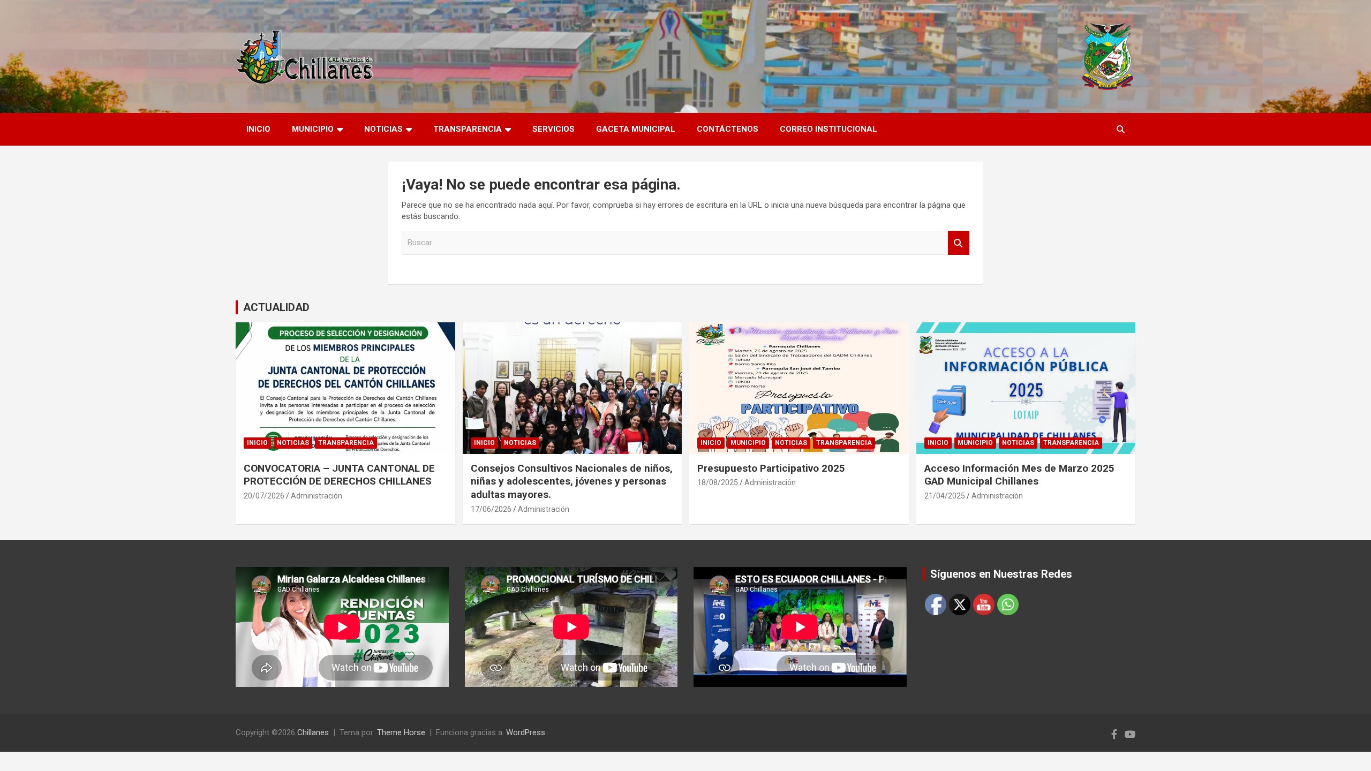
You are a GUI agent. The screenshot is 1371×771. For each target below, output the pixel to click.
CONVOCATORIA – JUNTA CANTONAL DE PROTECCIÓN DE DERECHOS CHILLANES (339, 475)
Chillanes (313, 732)
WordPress (525, 732)
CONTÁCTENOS (727, 129)
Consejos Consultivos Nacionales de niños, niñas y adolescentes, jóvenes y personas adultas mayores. (572, 481)
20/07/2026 (264, 496)
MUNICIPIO (313, 129)
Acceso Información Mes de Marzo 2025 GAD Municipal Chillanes (1019, 475)
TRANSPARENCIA (467, 129)
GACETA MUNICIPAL (635, 129)
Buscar (958, 243)
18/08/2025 (717, 482)
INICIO (258, 129)
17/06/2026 (491, 509)
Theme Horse (401, 732)
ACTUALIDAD (276, 307)
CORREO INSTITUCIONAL (828, 129)
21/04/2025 (944, 496)
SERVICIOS (553, 129)
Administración (316, 496)
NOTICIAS (383, 129)
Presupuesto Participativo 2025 (771, 468)
